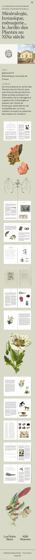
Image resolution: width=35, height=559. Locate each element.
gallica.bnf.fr (8, 73)
